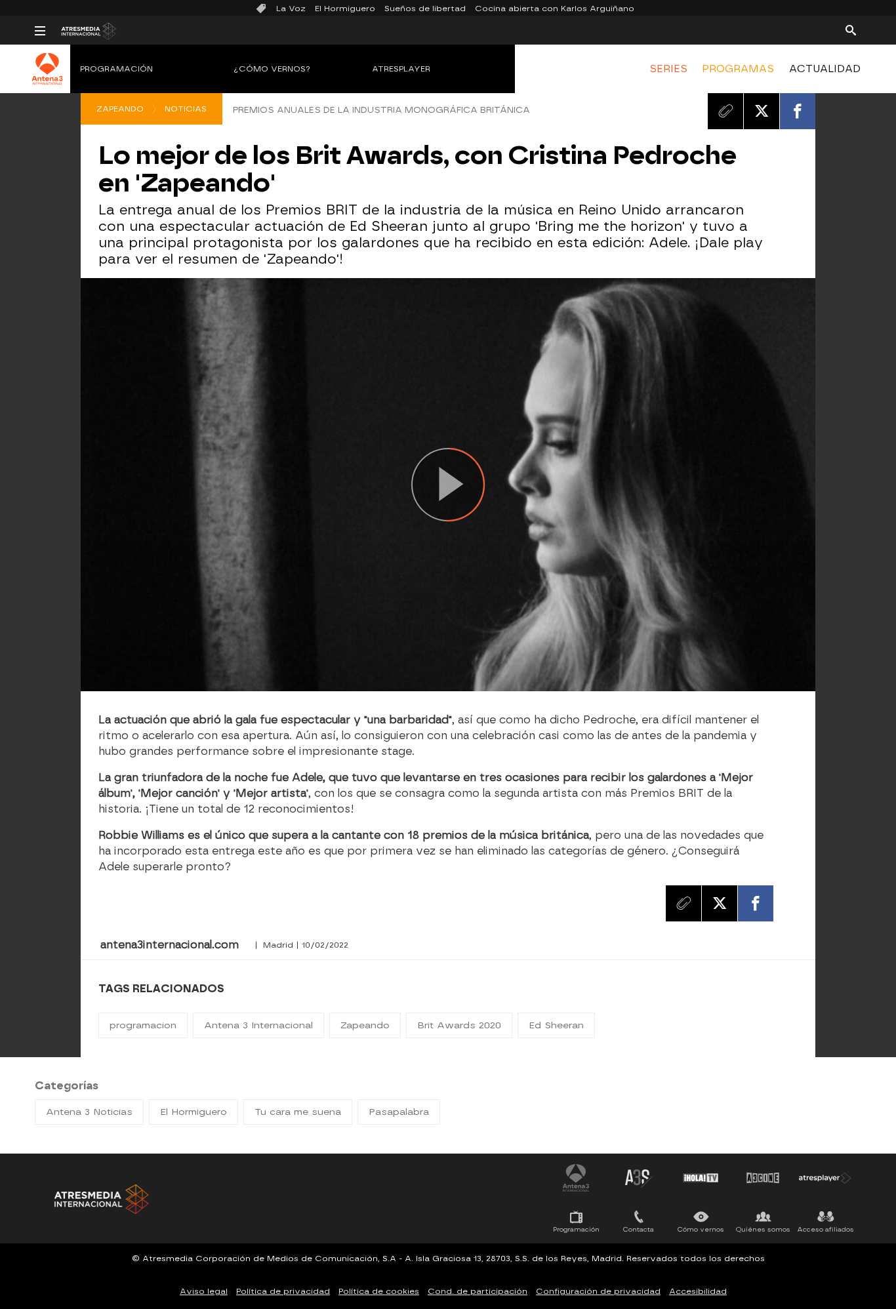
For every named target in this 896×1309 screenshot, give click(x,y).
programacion (143, 1025)
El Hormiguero (345, 8)
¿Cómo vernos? (272, 68)
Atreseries (638, 1178)
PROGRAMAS (738, 69)
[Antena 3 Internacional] (47, 77)
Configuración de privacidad (598, 1291)
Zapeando (120, 108)
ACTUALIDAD (825, 69)
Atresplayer (401, 68)
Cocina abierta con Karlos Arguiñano (554, 8)
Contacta (638, 1229)
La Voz (291, 8)
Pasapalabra (399, 1112)
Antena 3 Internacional (258, 1025)
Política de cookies (378, 1291)
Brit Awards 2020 (459, 1025)
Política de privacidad (283, 1291)
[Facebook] (797, 111)
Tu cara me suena (298, 1112)
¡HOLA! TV (700, 1178)
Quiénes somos (763, 1229)
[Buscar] (850, 29)
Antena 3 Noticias (89, 1112)
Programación (116, 68)
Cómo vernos (701, 1229)
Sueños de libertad (425, 8)
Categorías (66, 1085)
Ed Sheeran (556, 1025)
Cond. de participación (477, 1291)
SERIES (668, 69)
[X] (761, 111)
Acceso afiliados (825, 1229)
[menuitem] (668, 69)
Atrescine (763, 1178)
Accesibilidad (698, 1291)
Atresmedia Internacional (100, 1199)
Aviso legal (204, 1291)
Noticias (186, 108)
